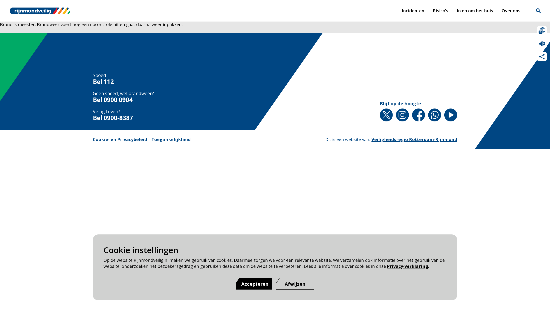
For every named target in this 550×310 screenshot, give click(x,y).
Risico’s (440, 11)
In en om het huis (475, 11)
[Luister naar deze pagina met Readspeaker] (542, 43)
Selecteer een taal (542, 31)
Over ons (511, 11)
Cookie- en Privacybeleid (120, 139)
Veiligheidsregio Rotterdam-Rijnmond (414, 139)
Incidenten (413, 11)
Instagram (402, 114)
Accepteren (255, 284)
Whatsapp (434, 114)
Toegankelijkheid (171, 139)
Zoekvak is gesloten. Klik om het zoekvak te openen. (538, 11)
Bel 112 (103, 81)
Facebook (418, 114)
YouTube (450, 114)
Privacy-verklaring (407, 266)
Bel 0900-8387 (113, 118)
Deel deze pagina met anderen (542, 56)
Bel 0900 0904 (113, 100)
